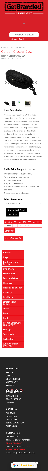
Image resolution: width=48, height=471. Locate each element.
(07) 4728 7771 (12, 437)
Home (3, 47)
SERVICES (10, 372)
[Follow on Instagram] (12, 390)
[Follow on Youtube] (21, 390)
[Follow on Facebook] (7, 390)
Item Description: (13, 110)
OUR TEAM (10, 413)
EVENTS (9, 376)
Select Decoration (13, 199)
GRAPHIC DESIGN (13, 379)
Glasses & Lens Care (14, 58)
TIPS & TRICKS (12, 396)
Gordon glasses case (17, 47)
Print (3, 58)
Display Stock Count (16, 210)
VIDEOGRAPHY (12, 382)
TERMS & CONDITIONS (15, 423)
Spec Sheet (12, 214)
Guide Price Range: (14, 169)
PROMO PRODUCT (13, 399)
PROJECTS (10, 385)
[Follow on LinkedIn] (16, 390)
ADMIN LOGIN (11, 426)
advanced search (17, 39)
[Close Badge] (36, 463)
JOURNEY (10, 402)
